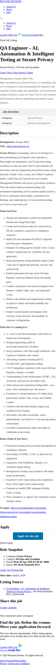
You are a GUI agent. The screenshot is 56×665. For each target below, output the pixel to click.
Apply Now (6, 72)
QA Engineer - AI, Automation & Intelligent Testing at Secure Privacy (27, 590)
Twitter (3, 607)
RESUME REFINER (10, 1)
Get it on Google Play (32, 35)
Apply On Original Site (11, 570)
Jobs (8, 12)
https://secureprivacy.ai (18, 146)
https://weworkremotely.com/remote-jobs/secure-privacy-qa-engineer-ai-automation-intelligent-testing (23, 512)
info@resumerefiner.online (13, 660)
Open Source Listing (22, 72)
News (9, 9)
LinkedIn (12, 607)
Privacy (3, 663)
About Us (11, 6)
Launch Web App (8, 35)
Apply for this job (28, 536)
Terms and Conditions (19, 663)
